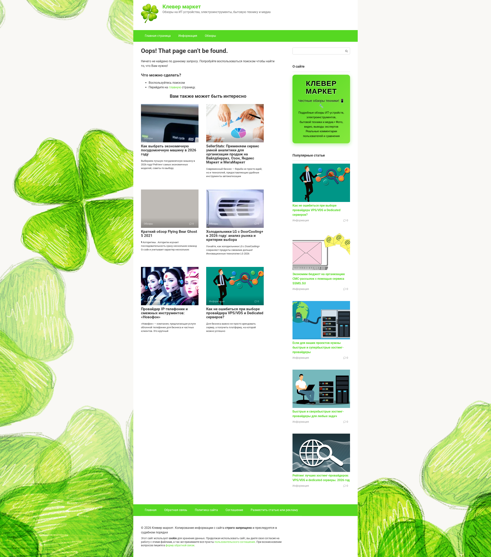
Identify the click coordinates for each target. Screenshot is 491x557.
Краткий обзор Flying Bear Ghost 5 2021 (169, 233)
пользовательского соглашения (235, 542)
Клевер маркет (181, 6)
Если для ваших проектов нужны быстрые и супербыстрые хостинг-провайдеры (318, 347)
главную (175, 87)
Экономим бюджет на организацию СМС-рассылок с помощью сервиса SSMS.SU (318, 278)
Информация (187, 36)
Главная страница (158, 36)
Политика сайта (206, 510)
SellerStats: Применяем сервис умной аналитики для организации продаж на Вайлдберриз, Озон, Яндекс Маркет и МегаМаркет (232, 154)
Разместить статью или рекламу (274, 510)
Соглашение (234, 510)
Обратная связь (175, 510)
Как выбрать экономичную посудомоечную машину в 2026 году (168, 150)
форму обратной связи (180, 545)
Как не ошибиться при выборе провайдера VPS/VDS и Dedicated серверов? (234, 313)
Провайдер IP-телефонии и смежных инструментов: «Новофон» (164, 313)
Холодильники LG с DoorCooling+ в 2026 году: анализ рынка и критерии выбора (234, 235)
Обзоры (210, 36)
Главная (151, 510)
